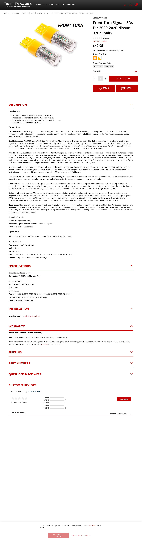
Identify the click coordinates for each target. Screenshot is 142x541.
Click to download (32, 316)
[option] (95, 58)
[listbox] (113, 58)
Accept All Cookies (58, 535)
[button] (14, 83)
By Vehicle (15, 13)
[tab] (71, 106)
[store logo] (18, 5)
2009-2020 (41, 13)
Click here (44, 344)
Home (6, 13)
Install (128, 88)
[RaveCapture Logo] (33, 391)
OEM (47, 5)
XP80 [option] (111, 67)
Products (40, 5)
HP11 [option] (100, 67)
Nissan (25, 13)
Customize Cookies (81, 535)
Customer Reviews (22, 385)
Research (55, 5)
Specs (106, 88)
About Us (70, 5)
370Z (32, 13)
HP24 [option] (106, 67)
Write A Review (124, 399)
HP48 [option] (95, 67)
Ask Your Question (99, 41)
